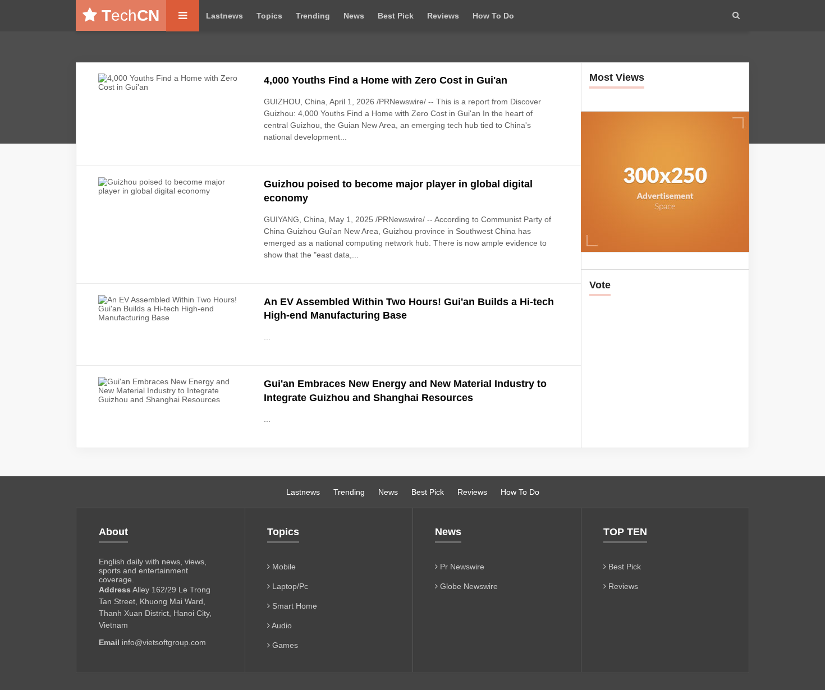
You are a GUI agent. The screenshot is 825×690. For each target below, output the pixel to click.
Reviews (443, 15)
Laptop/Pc (289, 586)
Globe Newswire (468, 586)
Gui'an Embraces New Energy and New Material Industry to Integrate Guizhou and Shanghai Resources (405, 390)
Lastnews (224, 15)
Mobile (283, 566)
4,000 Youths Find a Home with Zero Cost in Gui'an (385, 80)
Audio (281, 625)
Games (284, 645)
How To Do (493, 15)
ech (130, 15)
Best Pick (396, 15)
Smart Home (293, 605)
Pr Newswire (461, 566)
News (353, 15)
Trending (313, 15)
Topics (269, 15)
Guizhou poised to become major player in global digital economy (398, 190)
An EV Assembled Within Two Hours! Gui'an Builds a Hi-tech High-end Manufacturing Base (409, 308)
